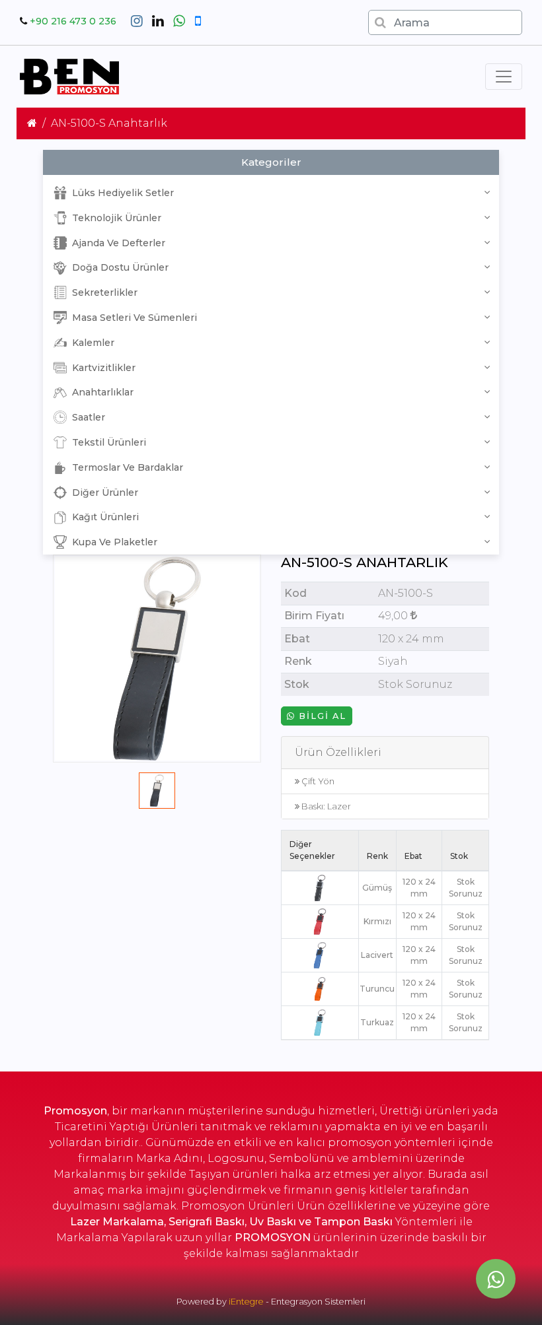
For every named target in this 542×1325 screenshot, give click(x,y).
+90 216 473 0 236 (73, 21)
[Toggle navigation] (503, 76)
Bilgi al (320, 716)
